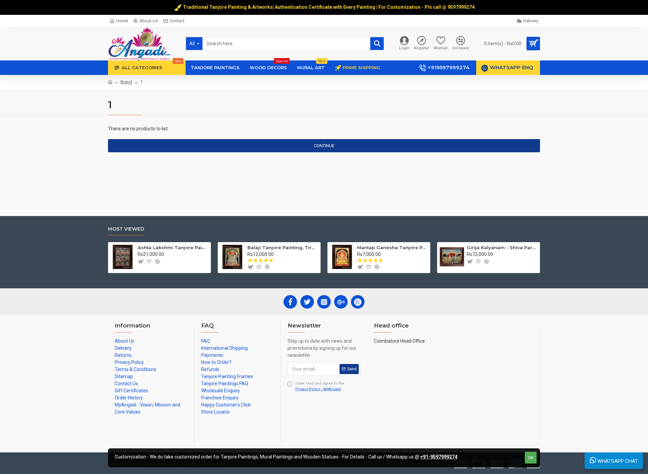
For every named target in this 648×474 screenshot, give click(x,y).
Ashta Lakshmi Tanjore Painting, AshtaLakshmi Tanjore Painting (173, 247)
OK (531, 457)
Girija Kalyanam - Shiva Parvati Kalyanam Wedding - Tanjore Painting (502, 247)
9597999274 (462, 7)
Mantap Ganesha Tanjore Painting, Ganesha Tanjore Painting (392, 247)
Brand (126, 81)
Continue (324, 145)
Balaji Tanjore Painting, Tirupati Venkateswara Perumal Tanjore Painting (282, 247)
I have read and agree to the (319, 386)
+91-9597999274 (438, 456)
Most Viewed (126, 229)
